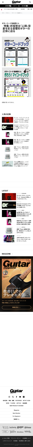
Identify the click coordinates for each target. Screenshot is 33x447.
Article (23, 227)
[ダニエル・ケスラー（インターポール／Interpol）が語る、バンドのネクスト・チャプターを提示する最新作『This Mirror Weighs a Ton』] (9, 196)
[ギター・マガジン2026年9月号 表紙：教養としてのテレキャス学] (16, 297)
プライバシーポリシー (16, 438)
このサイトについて (7, 440)
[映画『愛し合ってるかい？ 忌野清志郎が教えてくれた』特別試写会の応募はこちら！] (9, 213)
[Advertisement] (16, 334)
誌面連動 (25, 403)
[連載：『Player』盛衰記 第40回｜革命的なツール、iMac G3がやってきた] (9, 230)
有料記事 (23, 9)
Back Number (16, 413)
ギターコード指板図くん (17, 13)
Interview (24, 193)
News (23, 210)
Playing (13, 403)
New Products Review (16, 405)
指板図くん (16, 419)
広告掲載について (27, 438)
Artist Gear (26, 400)
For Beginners (16, 416)
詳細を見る (16, 307)
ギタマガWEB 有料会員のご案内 (11, 9)
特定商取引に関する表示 (24, 440)
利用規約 (15, 440)
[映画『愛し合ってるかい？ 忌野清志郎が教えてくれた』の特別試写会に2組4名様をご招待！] (9, 221)
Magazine (7, 254)
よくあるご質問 (6, 438)
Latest (6, 191)
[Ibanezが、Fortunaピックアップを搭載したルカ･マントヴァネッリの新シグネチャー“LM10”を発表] (9, 205)
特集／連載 (11, 400)
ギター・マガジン (6, 13)
